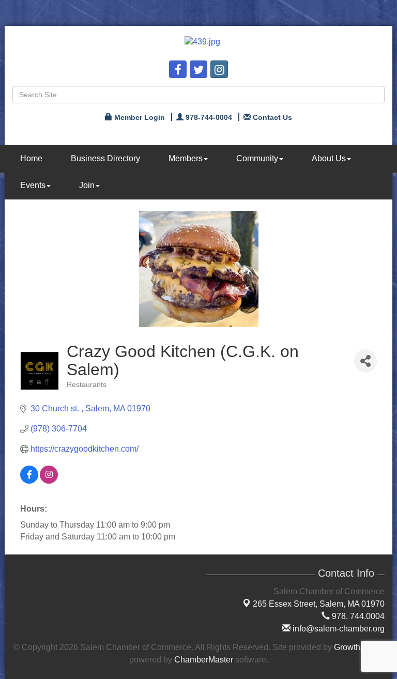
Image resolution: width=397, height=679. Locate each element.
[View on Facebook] (29, 480)
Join (87, 185)
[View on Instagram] (49, 480)
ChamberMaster (203, 659)
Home (31, 158)
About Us (329, 158)
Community (257, 158)
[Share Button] (365, 361)
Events (32, 185)
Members (186, 158)
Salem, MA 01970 (319, 603)
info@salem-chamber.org (338, 628)
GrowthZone (356, 647)
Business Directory (105, 158)
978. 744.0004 (357, 616)
